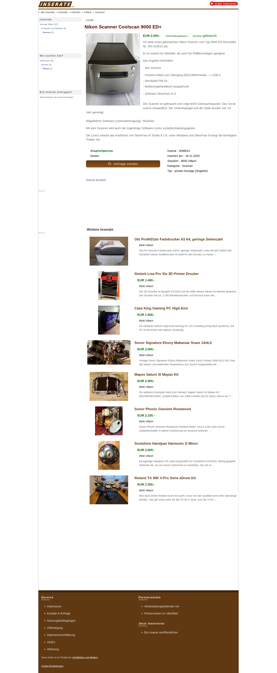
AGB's (51, 642)
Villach (88, 12)
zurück (89, 20)
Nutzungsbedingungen (61, 620)
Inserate (63, 12)
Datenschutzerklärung (61, 634)
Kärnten (75, 12)
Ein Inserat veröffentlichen (161, 632)
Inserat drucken (96, 180)
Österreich (44, 60)
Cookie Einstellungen (52, 666)
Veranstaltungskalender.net (161, 606)
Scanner (100, 12)
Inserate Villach (47, 24)
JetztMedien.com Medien (85, 657)
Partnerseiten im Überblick (161, 613)
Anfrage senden (126, 163)
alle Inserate (48, 12)
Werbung (53, 649)
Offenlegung (55, 627)
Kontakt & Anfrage (58, 613)
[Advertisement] (162, 206)
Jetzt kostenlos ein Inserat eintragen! (56, 97)
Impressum (54, 606)
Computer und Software (52, 28)
